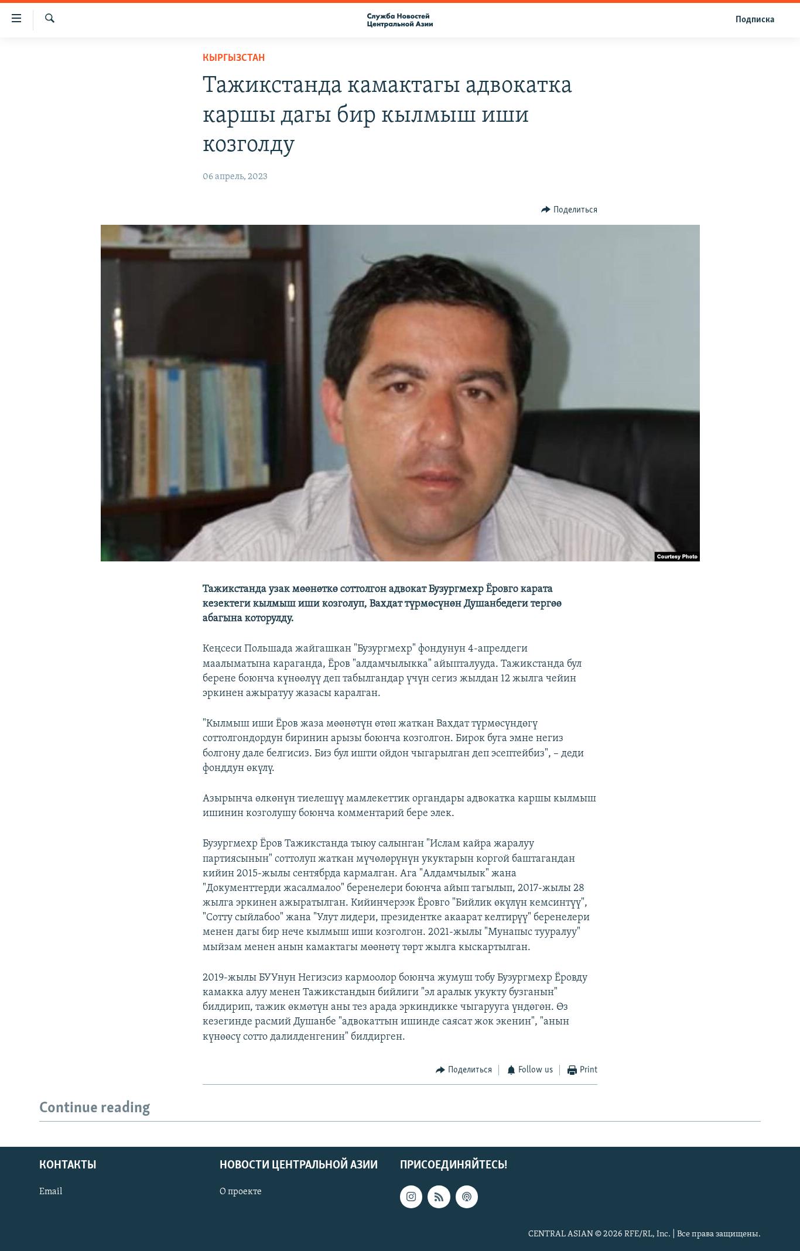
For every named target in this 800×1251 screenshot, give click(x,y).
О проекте (241, 1192)
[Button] (569, 210)
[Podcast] (467, 1197)
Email (50, 1192)
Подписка (755, 20)
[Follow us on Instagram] (411, 1197)
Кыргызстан (234, 58)
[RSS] (439, 1197)
